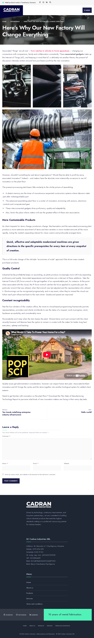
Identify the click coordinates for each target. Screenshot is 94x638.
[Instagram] (43, 2)
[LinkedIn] (46, 2)
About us (29, 587)
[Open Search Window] (50, 2)
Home (4, 22)
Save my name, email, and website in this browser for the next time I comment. (30, 474)
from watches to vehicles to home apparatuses (50, 50)
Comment (6, 436)
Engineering (15, 22)
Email (35, 463)
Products (29, 593)
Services (29, 598)
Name (5, 463)
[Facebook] (40, 2)
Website (66, 463)
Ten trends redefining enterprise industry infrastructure (16, 412)
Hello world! (86, 411)
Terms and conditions (34, 604)
